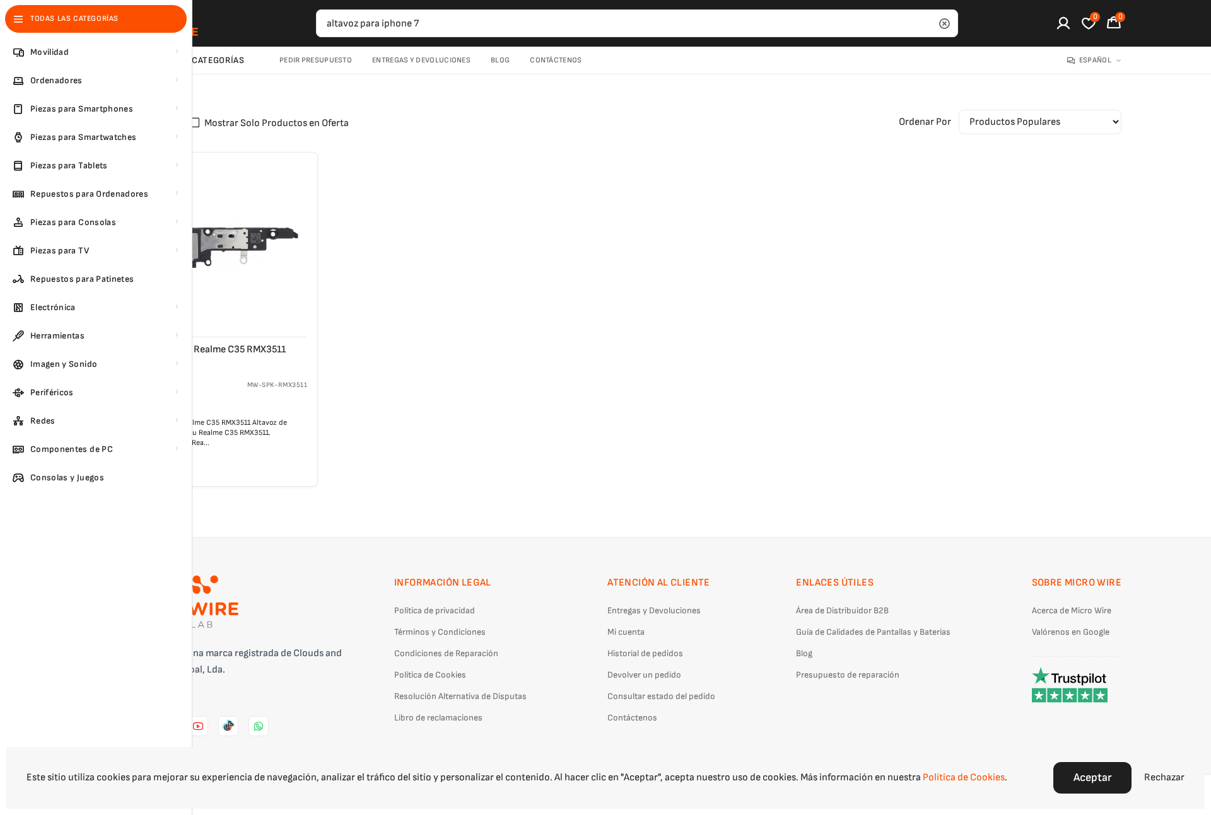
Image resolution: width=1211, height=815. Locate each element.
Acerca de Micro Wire (1071, 610)
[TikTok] (228, 726)
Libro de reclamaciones (438, 717)
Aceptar (1092, 777)
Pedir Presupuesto (315, 60)
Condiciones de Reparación (446, 653)
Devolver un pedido (644, 674)
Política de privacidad (434, 610)
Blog (500, 60)
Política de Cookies (430, 674)
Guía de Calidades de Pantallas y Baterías (873, 632)
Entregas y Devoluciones (421, 60)
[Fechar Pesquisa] (944, 23)
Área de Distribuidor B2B (842, 610)
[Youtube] (198, 726)
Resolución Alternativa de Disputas (460, 696)
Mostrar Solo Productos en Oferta (276, 123)
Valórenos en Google (1070, 632)
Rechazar (1164, 777)
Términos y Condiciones (440, 632)
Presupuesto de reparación (847, 674)
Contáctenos (556, 60)
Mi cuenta (626, 632)
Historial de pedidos (645, 653)
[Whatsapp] (259, 726)
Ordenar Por (925, 122)
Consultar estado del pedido (661, 696)
